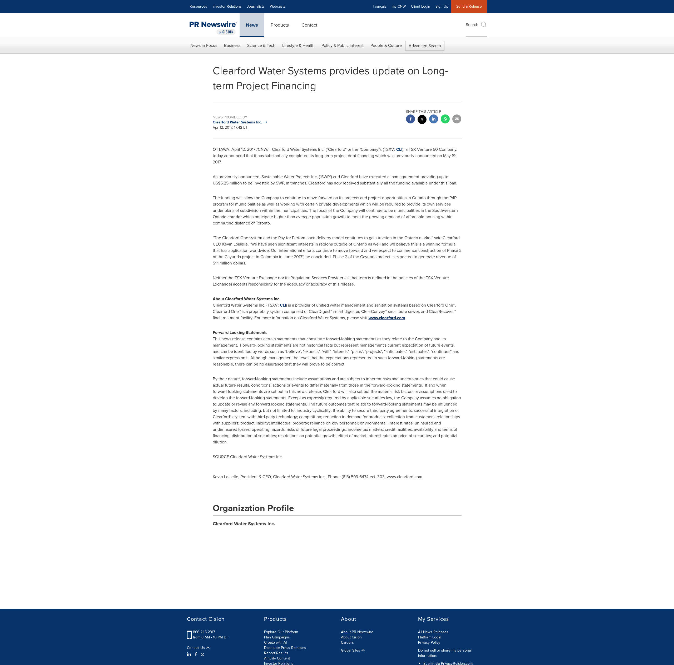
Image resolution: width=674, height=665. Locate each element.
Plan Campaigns (277, 637)
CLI (399, 149)
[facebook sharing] (410, 119)
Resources (198, 6)
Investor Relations (227, 6)
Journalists (256, 6)
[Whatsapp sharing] (445, 119)
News (252, 25)
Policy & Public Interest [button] (342, 45)
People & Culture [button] (386, 45)
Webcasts (277, 6)
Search (472, 25)
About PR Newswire (357, 632)
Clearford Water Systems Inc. (244, 523)
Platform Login (429, 637)
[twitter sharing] (422, 120)
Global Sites (351, 650)
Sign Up (441, 6)
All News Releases (433, 632)
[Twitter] (202, 654)
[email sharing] (456, 119)
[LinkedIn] (189, 654)
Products (280, 25)
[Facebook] (196, 654)
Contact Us (196, 648)
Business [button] (232, 45)
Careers (347, 642)
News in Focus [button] (203, 45)
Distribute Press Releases (285, 648)
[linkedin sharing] (433, 119)
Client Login (420, 6)
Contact (309, 25)
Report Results (276, 653)
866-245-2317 (204, 632)
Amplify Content (277, 658)
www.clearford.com (387, 318)
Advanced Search (425, 46)
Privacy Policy (429, 642)
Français (379, 6)
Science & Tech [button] (261, 45)
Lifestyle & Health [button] (298, 45)
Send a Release (469, 6)
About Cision (351, 637)
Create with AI (275, 642)
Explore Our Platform (281, 632)
